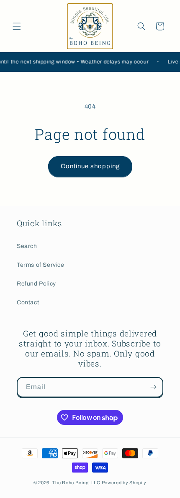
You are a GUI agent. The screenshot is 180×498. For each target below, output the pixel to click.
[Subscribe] (153, 387)
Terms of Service (40, 265)
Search (27, 246)
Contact (28, 302)
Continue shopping (90, 166)
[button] (17, 26)
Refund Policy (36, 284)
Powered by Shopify (124, 482)
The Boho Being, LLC (76, 482)
